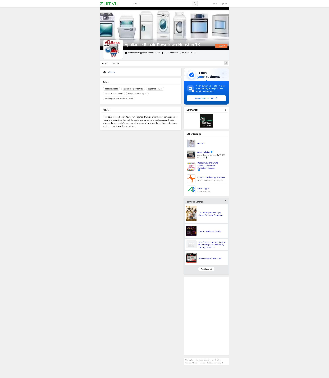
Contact (202, 363)
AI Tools (195, 363)
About (115, 63)
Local (214, 360)
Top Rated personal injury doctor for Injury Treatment (210, 213)
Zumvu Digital (217, 363)
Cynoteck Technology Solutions (211, 177)
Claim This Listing (204, 98)
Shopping (199, 360)
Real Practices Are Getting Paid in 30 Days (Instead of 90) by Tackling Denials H (212, 244)
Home (105, 63)
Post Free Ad (206, 269)
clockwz (200, 143)
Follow (221, 46)
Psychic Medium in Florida (209, 231)
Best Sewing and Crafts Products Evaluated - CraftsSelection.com (207, 165)
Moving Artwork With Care (210, 258)
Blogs (219, 360)
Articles (188, 363)
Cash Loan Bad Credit (206, 124)
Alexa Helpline (203, 152)
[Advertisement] (206, 316)
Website (111, 72)
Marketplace (189, 360)
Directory (207, 360)
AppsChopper (203, 188)
